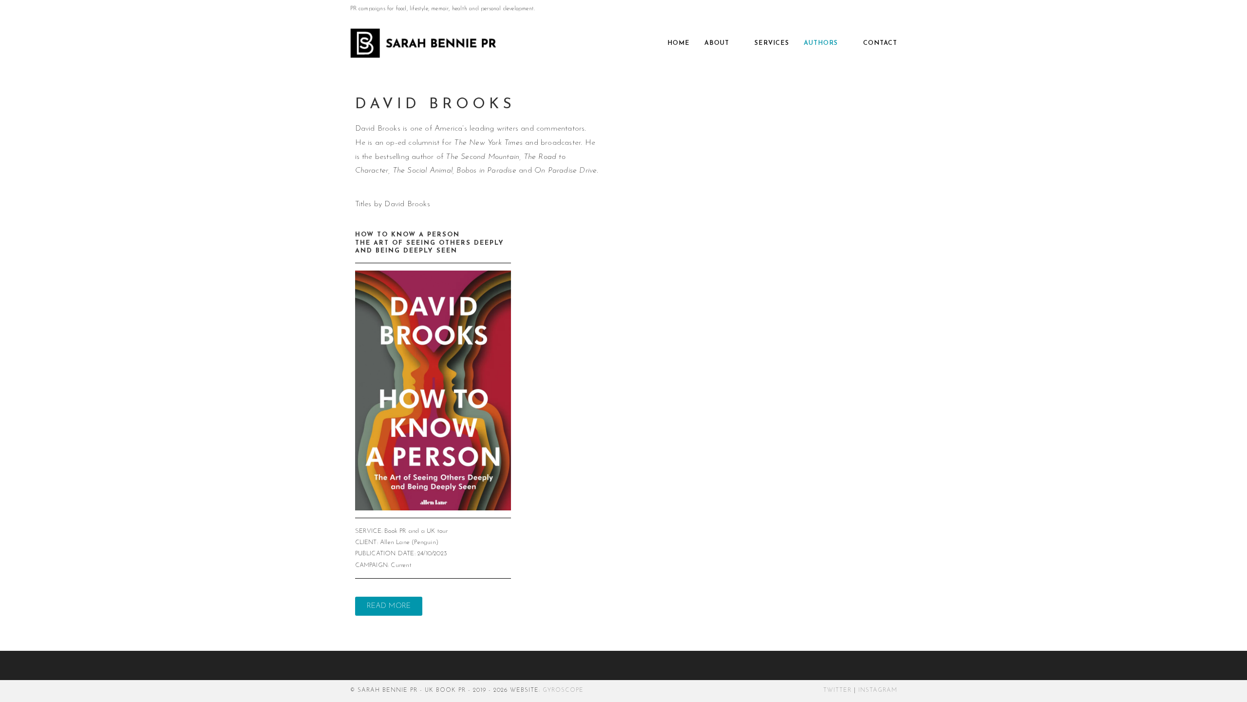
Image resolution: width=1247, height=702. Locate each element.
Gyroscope (563, 690)
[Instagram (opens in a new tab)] (882, 9)
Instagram (877, 690)
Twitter (837, 690)
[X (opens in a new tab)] (871, 9)
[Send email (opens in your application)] (892, 9)
